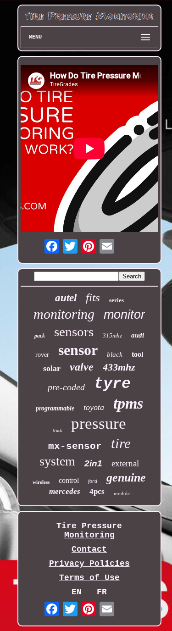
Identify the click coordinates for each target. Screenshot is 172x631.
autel (66, 298)
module (122, 493)
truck (57, 430)
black (114, 354)
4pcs (97, 491)
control (69, 480)
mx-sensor (75, 446)
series (116, 300)
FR (102, 592)
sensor (78, 350)
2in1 (93, 463)
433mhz (119, 367)
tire (121, 443)
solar (52, 368)
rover (42, 354)
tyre (112, 384)
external (125, 463)
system (57, 461)
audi (137, 335)
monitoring (63, 313)
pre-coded (66, 387)
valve (82, 367)
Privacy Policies (89, 563)
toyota (93, 407)
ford (92, 481)
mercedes (64, 491)
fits (93, 297)
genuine (126, 477)
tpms (128, 403)
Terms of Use (89, 577)
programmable (55, 408)
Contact (89, 549)
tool (137, 354)
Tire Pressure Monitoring (89, 530)
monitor (124, 314)
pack (39, 335)
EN (77, 592)
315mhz (112, 335)
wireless (41, 482)
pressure (98, 423)
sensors (74, 331)
